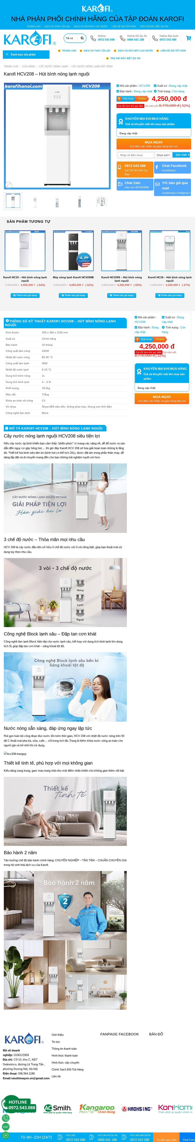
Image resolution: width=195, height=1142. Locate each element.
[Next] (103, 136)
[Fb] (6, 1135)
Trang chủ (11, 66)
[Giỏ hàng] (189, 38)
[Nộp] (82, 38)
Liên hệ (56, 1076)
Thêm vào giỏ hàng (27, 295)
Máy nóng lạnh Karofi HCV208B (73, 277)
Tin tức (56, 1041)
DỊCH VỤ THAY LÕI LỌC (57, 26)
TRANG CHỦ (34, 26)
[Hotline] (6, 1118)
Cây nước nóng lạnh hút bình (92, 66)
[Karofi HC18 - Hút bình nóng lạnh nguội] (169, 250)
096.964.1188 (26, 1073)
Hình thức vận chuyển (65, 1062)
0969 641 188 (135, 39)
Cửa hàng (28, 66)
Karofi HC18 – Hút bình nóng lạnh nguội (170, 279)
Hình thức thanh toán (65, 1055)
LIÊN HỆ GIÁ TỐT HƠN (124, 26)
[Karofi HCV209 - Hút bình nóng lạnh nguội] (121, 250)
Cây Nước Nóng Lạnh (53, 66)
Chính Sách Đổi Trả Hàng (67, 1069)
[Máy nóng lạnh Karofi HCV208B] (73, 250)
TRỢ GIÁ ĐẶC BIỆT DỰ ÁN (154, 26)
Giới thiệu (58, 1034)
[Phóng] (8, 185)
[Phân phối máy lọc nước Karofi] (30, 38)
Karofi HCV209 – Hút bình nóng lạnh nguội (121, 279)
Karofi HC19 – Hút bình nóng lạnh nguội (25, 279)
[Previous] (10, 136)
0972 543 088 (106, 39)
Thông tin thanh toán (64, 1048)
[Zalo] (6, 1127)
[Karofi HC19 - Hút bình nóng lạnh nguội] (25, 250)
